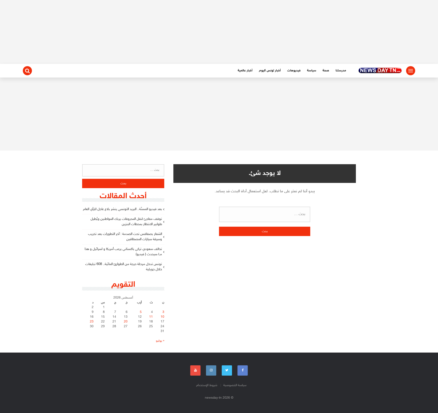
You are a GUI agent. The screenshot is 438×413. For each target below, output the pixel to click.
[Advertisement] (219, 32)
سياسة (311, 71)
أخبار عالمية (245, 71)
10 (162, 317)
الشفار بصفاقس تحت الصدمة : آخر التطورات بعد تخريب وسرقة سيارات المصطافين (125, 236)
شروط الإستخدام (206, 385)
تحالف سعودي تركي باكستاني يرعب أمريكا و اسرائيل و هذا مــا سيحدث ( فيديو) (123, 251)
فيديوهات (294, 71)
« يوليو (160, 341)
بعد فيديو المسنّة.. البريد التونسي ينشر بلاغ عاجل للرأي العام (122, 209)
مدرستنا (341, 71)
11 (151, 317)
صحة (326, 71)
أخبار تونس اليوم (270, 71)
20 (126, 322)
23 (92, 322)
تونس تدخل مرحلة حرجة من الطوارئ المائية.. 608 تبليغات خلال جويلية (123, 266)
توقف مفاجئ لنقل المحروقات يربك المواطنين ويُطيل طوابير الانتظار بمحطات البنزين (126, 221)
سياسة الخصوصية (234, 385)
